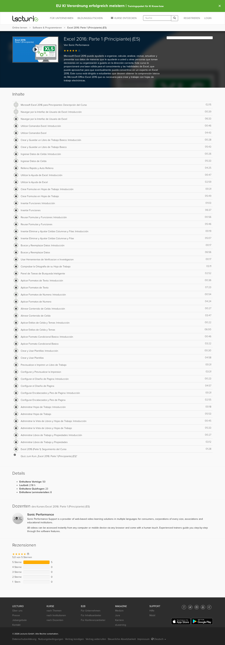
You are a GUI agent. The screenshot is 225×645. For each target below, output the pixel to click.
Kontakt (16, 624)
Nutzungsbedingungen (50, 639)
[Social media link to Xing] (209, 607)
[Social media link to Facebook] (184, 607)
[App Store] (181, 621)
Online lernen (19, 27)
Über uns (17, 610)
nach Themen (54, 610)
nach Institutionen (56, 615)
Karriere (119, 620)
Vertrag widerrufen (96, 639)
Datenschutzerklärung (24, 639)
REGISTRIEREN (192, 18)
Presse (16, 615)
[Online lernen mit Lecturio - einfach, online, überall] (25, 18)
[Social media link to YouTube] (203, 607)
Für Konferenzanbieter (93, 620)
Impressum (143, 639)
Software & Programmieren (47, 27)
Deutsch (159, 639)
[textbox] (157, 18)
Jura (117, 615)
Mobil (152, 615)
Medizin (119, 610)
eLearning (120, 624)
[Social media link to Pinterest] (196, 607)
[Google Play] (202, 621)
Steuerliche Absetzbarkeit (122, 639)
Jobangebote (19, 620)
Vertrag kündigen (74, 639)
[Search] (174, 18)
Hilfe (151, 610)
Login (207, 18)
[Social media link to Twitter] (190, 607)
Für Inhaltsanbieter (91, 615)
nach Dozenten (55, 620)
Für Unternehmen (90, 610)
